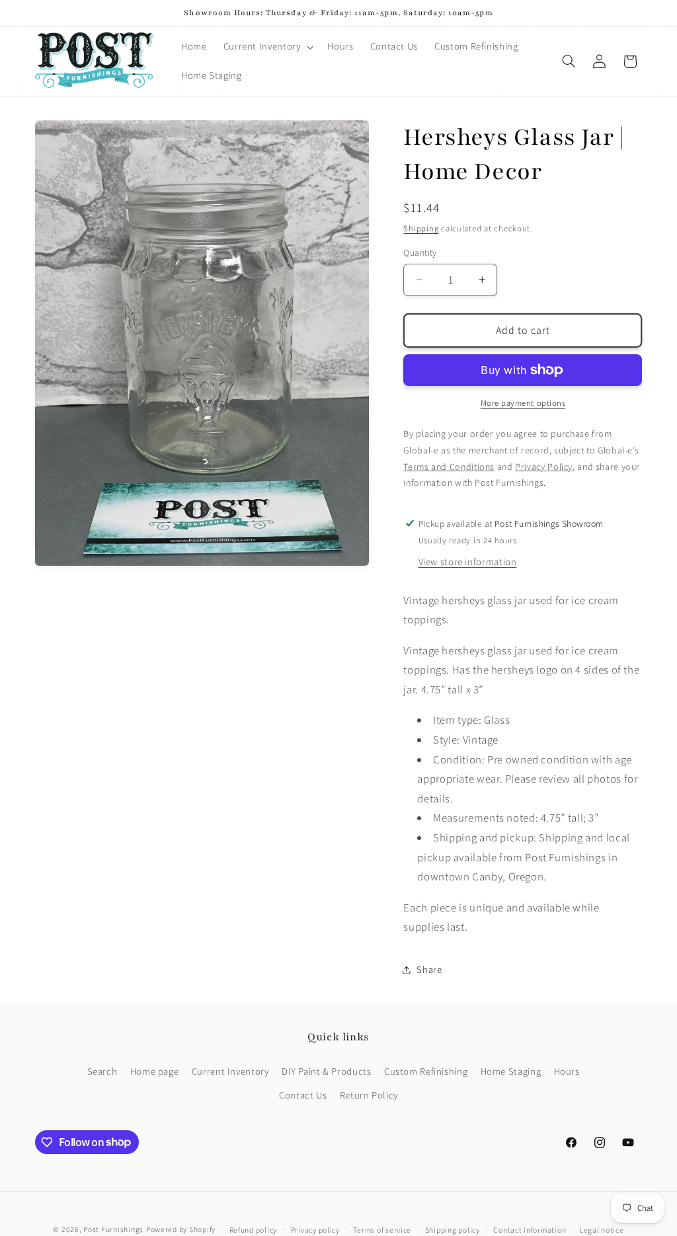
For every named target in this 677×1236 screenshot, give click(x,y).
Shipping (420, 228)
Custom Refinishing (425, 1071)
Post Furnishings (113, 1229)
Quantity (419, 252)
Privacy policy (315, 1230)
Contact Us (303, 1095)
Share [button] (429, 969)
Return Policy (369, 1095)
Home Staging (511, 1071)
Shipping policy (452, 1230)
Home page (154, 1071)
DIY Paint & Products (327, 1071)
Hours (567, 1071)
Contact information (529, 1230)
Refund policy (253, 1230)
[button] (267, 46)
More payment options (523, 402)
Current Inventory (230, 1071)
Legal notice (602, 1230)
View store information (467, 561)
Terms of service (382, 1230)
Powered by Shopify (181, 1229)
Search (102, 1071)
